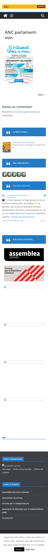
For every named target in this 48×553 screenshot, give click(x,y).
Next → (42, 94)
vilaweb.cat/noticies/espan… (23, 217)
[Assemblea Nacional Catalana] (4, 196)
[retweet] (43, 221)
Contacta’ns (7, 518)
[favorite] (45, 221)
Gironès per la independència (15, 503)
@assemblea (11, 197)
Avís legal (6, 469)
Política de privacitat (22, 469)
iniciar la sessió (16, 111)
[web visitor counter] (14, 173)
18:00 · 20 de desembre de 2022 (13, 221)
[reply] (40, 221)
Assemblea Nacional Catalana (17, 195)
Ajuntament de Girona (12, 498)
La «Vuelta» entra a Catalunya (24, 142)
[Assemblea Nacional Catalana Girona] (5, 15)
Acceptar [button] (19, 549)
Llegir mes (30, 549)
